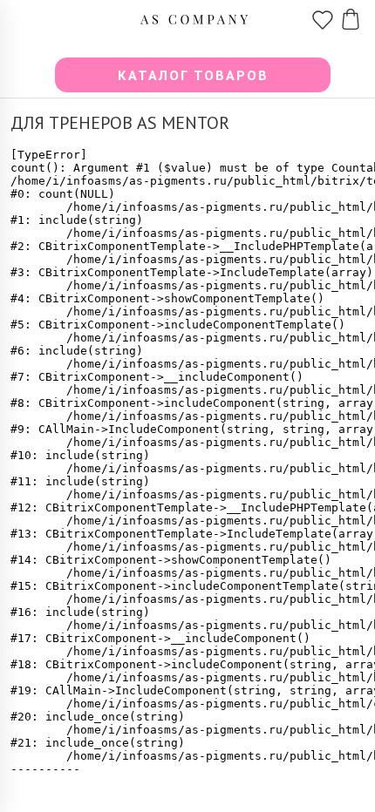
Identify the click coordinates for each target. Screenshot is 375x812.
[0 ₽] (351, 14)
